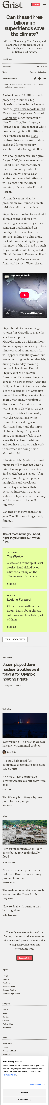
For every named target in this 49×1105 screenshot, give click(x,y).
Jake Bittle (7, 789)
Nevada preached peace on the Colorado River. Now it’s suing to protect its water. (23, 874)
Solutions (6, 983)
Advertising (7, 1054)
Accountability (9, 986)
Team (5, 1013)
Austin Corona (9, 882)
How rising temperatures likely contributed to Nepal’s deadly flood (22, 852)
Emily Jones (8, 899)
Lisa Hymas (7, 59)
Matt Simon (7, 805)
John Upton (7, 686)
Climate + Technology (38, 72)
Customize (23, 1100)
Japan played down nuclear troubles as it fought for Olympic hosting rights (21, 671)
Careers (6, 1020)
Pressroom (7, 1027)
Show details (35, 1085)
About (5, 1010)
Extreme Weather (10, 990)
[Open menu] (44, 4)
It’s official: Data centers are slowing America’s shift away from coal (24, 780)
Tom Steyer (29, 122)
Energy (5, 976)
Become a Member (10, 1051)
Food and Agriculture (11, 993)
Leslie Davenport (9, 915)
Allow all (24, 1092)
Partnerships (8, 1024)
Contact (6, 1017)
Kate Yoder (11, 752)
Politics (18, 686)
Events (5, 1047)
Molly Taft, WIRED (10, 769)
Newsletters (7, 1044)
